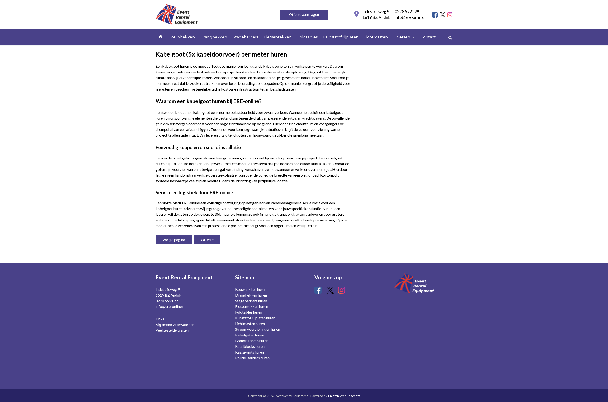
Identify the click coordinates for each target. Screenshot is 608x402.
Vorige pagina (173, 239)
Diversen (402, 37)
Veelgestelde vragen (172, 330)
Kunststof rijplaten (341, 37)
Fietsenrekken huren (251, 306)
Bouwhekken (182, 37)
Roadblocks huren (250, 346)
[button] (304, 15)
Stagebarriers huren (251, 300)
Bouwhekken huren (250, 289)
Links (160, 318)
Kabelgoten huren (249, 335)
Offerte (207, 239)
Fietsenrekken (278, 37)
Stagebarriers (245, 37)
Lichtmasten (376, 37)
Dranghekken (213, 37)
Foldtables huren (248, 312)
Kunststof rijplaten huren (255, 318)
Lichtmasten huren (250, 323)
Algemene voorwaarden (175, 324)
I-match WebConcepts (344, 396)
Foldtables (307, 37)
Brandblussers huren (251, 340)
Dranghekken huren (251, 295)
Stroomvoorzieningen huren (257, 329)
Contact (428, 37)
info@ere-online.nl (411, 17)
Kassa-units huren (249, 352)
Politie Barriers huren (252, 357)
